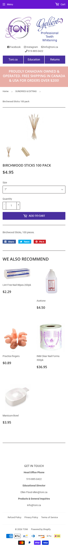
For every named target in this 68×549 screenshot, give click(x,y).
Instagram (32, 47)
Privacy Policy (31, 517)
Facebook (15, 47)
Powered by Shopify (41, 529)
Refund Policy (14, 517)
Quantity (7, 198)
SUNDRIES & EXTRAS (26, 91)
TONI (25, 529)
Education (34, 59)
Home (6, 91)
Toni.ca (13, 59)
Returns (55, 59)
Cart (62, 4)
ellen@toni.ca (40, 492)
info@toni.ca (51, 47)
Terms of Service (49, 517)
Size (5, 182)
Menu (10, 4)
